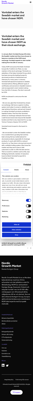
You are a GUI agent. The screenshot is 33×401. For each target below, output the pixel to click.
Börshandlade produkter (9, 321)
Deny (16, 235)
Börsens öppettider (8, 318)
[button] (30, 2)
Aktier (4, 324)
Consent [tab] (6, 170)
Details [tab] (16, 170)
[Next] (30, 248)
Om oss (4, 348)
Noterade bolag (7, 340)
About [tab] (27, 170)
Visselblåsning (6, 356)
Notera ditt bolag (7, 334)
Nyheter (4, 350)
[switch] (28, 205)
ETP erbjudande (7, 337)
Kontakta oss (6, 353)
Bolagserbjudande (7, 331)
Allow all (16, 224)
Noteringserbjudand (7, 328)
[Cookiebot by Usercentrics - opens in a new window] (23, 165)
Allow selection (16, 229)
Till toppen (16, 392)
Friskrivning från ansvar (22, 379)
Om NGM (4, 344)
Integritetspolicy (8, 379)
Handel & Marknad (7, 314)
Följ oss (4, 360)
